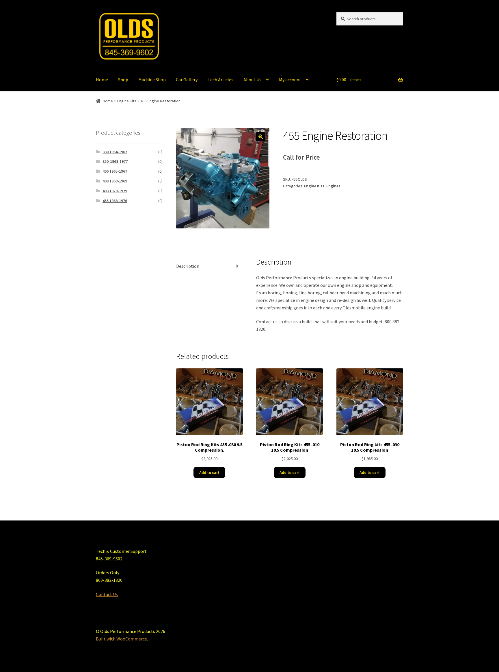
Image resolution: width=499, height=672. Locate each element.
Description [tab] (187, 266)
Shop (123, 79)
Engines (333, 186)
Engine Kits (126, 101)
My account (290, 79)
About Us (252, 79)
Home (102, 79)
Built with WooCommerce (121, 639)
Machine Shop (152, 79)
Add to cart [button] (209, 472)
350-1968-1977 (115, 161)
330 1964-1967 (115, 151)
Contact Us (107, 594)
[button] (260, 136)
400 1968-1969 (115, 181)
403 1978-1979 (115, 190)
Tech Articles (220, 79)
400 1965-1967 (115, 171)
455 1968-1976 (115, 200)
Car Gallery (187, 79)
